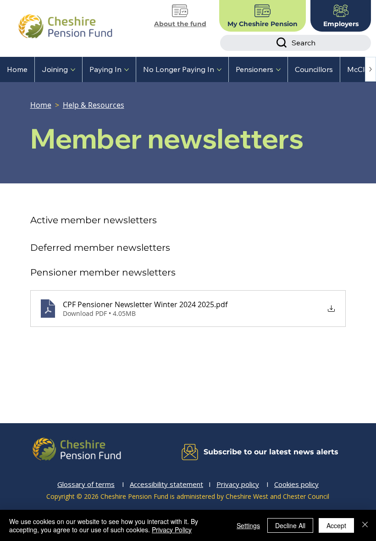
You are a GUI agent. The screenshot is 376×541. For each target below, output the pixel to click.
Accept (336, 525)
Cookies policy (296, 484)
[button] (251, 452)
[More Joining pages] (73, 69)
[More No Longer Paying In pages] (219, 69)
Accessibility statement (166, 484)
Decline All (290, 525)
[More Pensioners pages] (278, 69)
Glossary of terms (86, 484)
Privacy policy (237, 484)
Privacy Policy (172, 529)
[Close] (364, 525)
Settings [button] (248, 525)
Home (40, 105)
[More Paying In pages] (126, 69)
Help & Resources (93, 105)
